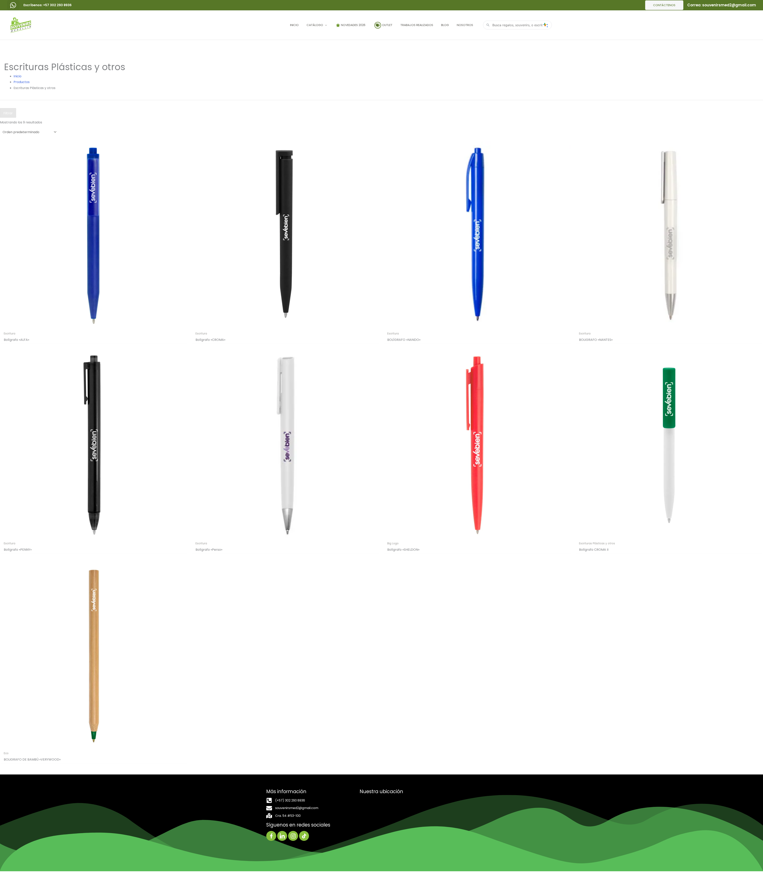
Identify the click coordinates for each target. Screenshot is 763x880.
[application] (325, 25)
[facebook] (13, 5)
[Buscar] (545, 25)
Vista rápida (94, 326)
